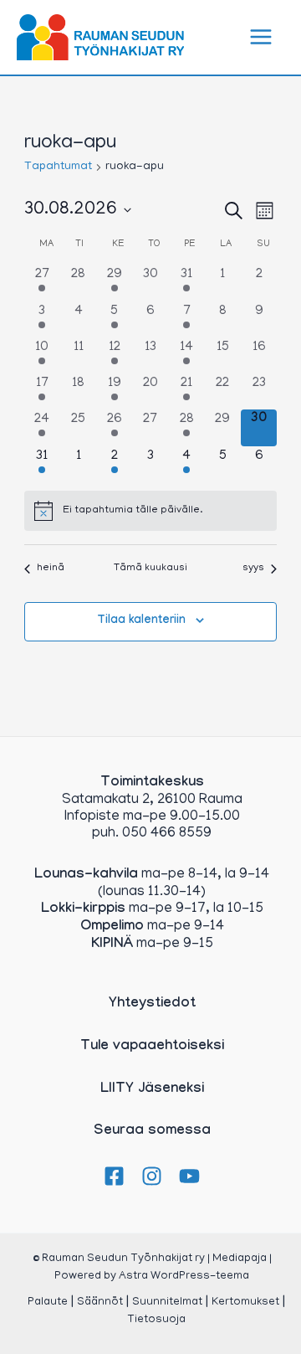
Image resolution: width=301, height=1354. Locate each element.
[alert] (151, 511)
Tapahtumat (58, 167)
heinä (50, 568)
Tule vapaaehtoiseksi (152, 1047)
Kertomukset (245, 1302)
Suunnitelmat (167, 1302)
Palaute (48, 1302)
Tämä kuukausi (150, 568)
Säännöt (100, 1302)
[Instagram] (151, 1176)
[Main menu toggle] (261, 37)
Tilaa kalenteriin (141, 621)
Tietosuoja (156, 1320)
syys (253, 568)
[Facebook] (114, 1176)
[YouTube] (189, 1176)
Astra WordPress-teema (184, 1276)
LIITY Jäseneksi (152, 1090)
